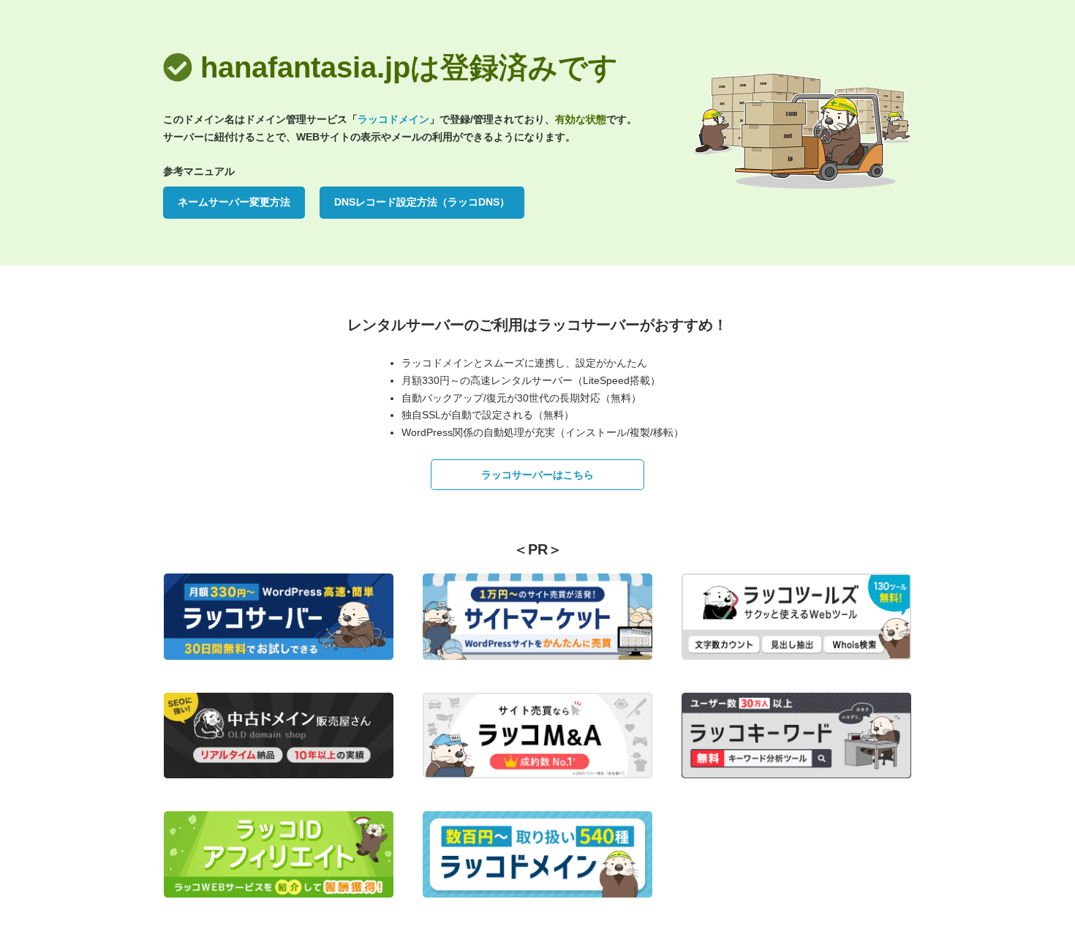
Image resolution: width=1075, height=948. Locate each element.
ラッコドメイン (393, 119)
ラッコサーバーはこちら (537, 475)
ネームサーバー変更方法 (234, 202)
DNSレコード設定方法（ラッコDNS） (422, 202)
